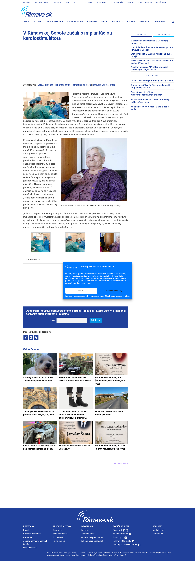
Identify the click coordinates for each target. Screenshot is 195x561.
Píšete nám (92, 22)
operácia (87, 85)
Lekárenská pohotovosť (92, 541)
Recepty (77, 2)
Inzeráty (26, 2)
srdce (112, 85)
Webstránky (101, 2)
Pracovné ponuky (41, 2)
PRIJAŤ (81, 291)
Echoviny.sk (58, 537)
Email (53, 320)
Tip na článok (59, 541)
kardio (67, 85)
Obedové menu (88, 533)
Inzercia (84, 530)
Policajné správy (75, 22)
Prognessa (158, 533)
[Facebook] (25, 337)
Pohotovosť (160, 22)
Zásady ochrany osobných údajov (117, 296)
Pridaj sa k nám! (117, 2)
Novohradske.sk (145, 2)
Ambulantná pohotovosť (92, 537)
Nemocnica (77, 85)
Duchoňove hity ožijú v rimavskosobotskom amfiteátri (146, 93)
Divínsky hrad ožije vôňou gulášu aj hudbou (152, 80)
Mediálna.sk (161, 2)
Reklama (88, 2)
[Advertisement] (76, 60)
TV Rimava (38, 22)
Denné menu (144, 22)
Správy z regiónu (55, 22)
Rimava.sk (57, 530)
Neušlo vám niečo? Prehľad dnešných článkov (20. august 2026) (149, 68)
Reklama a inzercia (32, 533)
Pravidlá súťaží (30, 547)
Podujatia (57, 2)
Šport (104, 22)
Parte (67, 2)
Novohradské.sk (60, 533)
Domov (26, 22)
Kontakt (131, 2)
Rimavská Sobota (100, 85)
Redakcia (27, 537)
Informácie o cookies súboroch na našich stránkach (84, 296)
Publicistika (117, 22)
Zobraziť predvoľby (114, 291)
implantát (59, 85)
